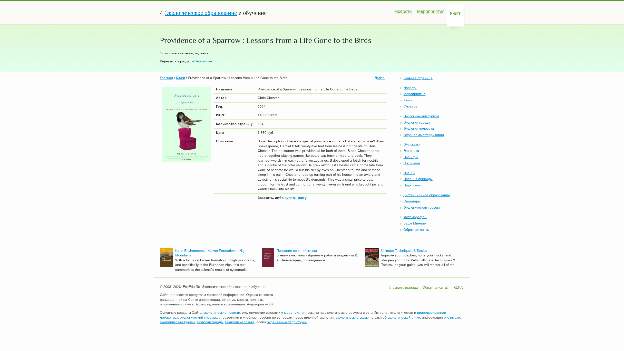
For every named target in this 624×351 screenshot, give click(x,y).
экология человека (239, 322)
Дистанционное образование (426, 195)
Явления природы (417, 179)
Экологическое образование (201, 13)
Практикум (411, 185)
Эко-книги (202, 61)
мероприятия (295, 312)
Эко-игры (410, 157)
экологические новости (222, 312)
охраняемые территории (287, 322)
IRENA (457, 287)
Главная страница (417, 78)
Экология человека (418, 128)
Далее (380, 78)
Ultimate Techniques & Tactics (404, 251)
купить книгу (296, 198)
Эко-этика (411, 151)
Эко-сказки (411, 144)
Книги (455, 13)
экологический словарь (198, 317)
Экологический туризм (421, 116)
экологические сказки (353, 317)
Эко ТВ (409, 173)
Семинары (411, 201)
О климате (411, 163)
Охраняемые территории (423, 135)
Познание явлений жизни (296, 251)
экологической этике (404, 317)
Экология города (416, 122)
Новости (403, 11)
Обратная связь (416, 230)
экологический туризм (177, 322)
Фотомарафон (415, 217)
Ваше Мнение (414, 223)
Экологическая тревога (421, 207)
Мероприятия (431, 11)
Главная (166, 78)
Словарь (410, 106)
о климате (452, 317)
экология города (210, 322)
